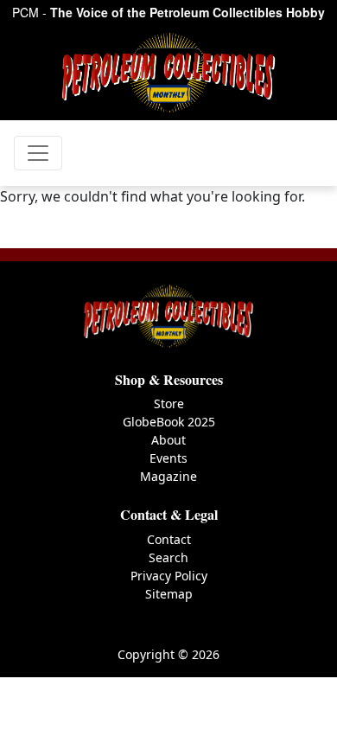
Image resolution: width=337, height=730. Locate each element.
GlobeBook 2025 (169, 421)
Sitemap (169, 594)
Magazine (168, 476)
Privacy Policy (168, 575)
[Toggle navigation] (38, 153)
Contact (169, 539)
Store (169, 403)
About (168, 440)
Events (168, 458)
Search (168, 557)
